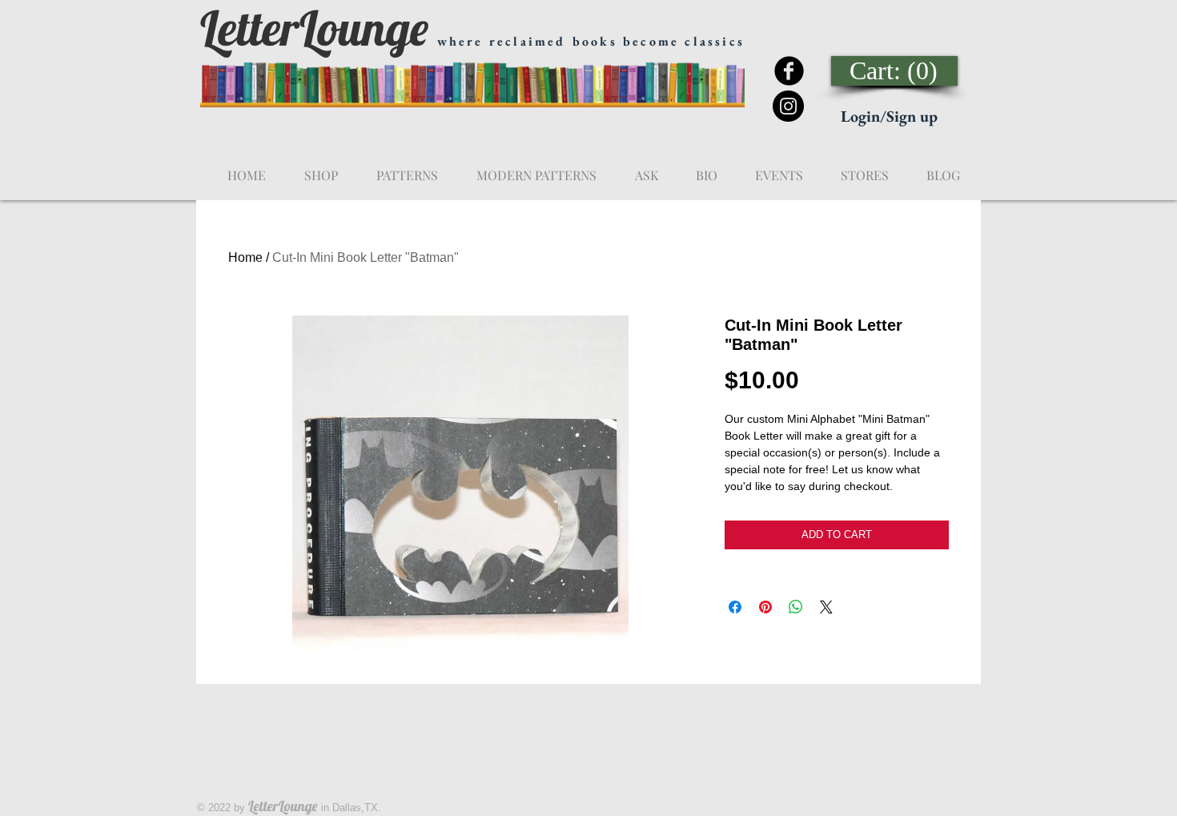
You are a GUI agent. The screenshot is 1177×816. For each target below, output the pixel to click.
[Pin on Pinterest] (765, 607)
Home (245, 257)
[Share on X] (826, 607)
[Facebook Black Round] (789, 71)
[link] (895, 71)
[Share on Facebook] (735, 607)
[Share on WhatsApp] (795, 607)
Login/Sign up (889, 116)
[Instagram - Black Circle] (788, 106)
